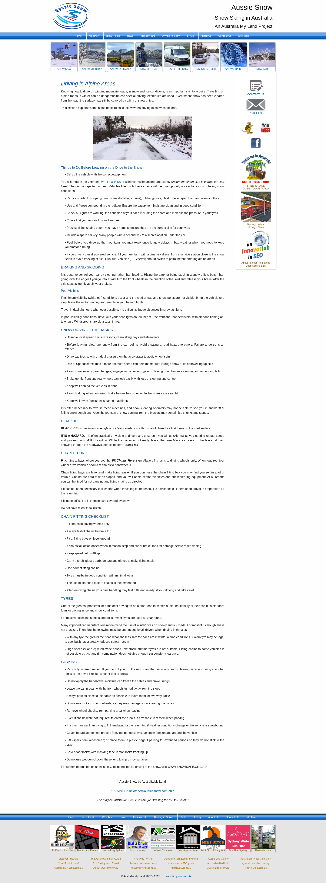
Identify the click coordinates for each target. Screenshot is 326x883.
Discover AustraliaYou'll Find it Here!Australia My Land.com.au (68, 863)
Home (78, 35)
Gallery (197, 817)
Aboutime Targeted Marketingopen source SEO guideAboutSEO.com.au (181, 863)
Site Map (243, 35)
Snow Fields (112, 35)
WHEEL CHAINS (111, 181)
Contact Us (224, 35)
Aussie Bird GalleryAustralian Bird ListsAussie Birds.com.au (218, 863)
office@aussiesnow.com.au (152, 791)
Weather (93, 35)
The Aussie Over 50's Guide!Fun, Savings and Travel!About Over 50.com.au (106, 863)
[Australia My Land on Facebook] (256, 143)
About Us (206, 35)
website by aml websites (179, 876)
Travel (130, 35)
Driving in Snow (171, 35)
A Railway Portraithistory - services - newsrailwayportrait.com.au (143, 863)
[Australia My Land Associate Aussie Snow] (247, 127)
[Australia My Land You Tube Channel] (265, 127)
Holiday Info (148, 35)
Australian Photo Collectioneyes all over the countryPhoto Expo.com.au (256, 863)
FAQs (190, 35)
